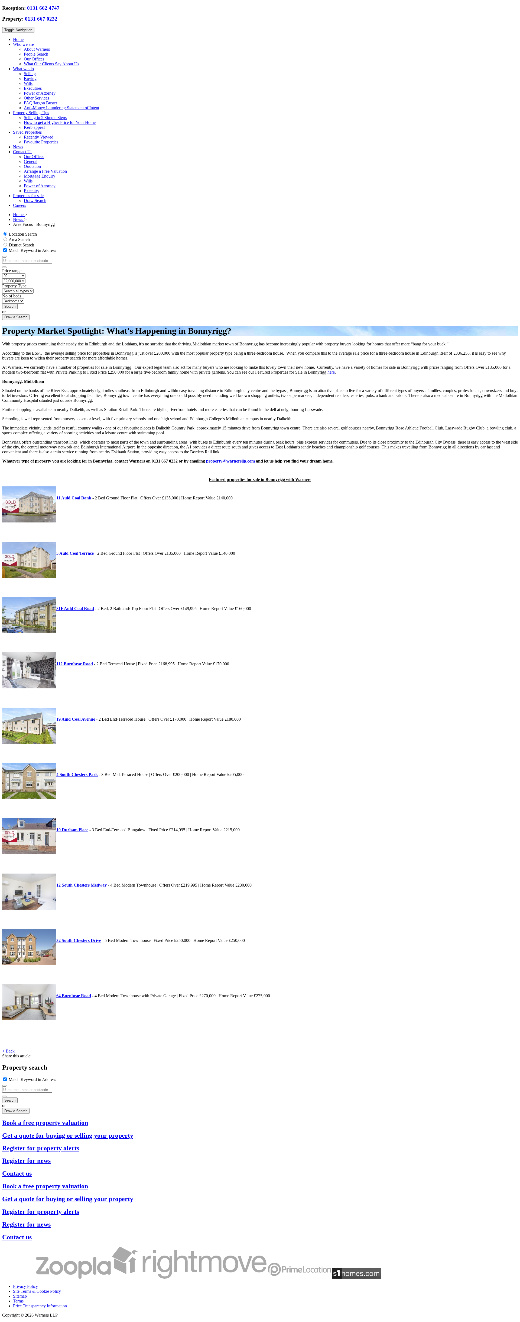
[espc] (19, 1277)
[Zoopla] (74, 1277)
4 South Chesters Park (77, 774)
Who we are (23, 44)
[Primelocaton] (300, 1277)
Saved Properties (27, 132)
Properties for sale (28, 195)
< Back (8, 1051)
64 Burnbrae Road (73, 995)
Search (9, 306)
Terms (18, 1301)
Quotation (32, 166)
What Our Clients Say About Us (51, 64)
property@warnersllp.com (230, 461)
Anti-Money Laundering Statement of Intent (61, 107)
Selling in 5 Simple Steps (45, 117)
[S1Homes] (356, 1277)
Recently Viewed (38, 137)
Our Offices (34, 59)
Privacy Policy (25, 1286)
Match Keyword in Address (32, 250)
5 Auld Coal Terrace (75, 553)
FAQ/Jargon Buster (40, 103)
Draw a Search (15, 317)
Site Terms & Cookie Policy (37, 1291)
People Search (36, 54)
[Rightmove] (190, 1277)
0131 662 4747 (43, 8)
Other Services (36, 98)
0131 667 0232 (41, 19)
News (18, 147)
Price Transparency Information (40, 1306)
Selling (30, 73)
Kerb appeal (34, 127)
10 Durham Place (72, 829)
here (331, 372)
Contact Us (22, 151)
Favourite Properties (41, 142)
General (30, 161)
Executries (33, 88)
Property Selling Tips (31, 112)
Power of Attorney (40, 93)
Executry (31, 190)
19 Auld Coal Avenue (75, 719)
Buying (30, 78)
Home (18, 39)
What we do (23, 68)
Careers (19, 205)
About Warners (37, 49)
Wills (28, 83)
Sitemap (20, 1296)
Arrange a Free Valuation (45, 171)
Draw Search (35, 200)
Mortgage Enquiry (39, 176)
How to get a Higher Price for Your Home (60, 122)
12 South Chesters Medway (81, 885)
